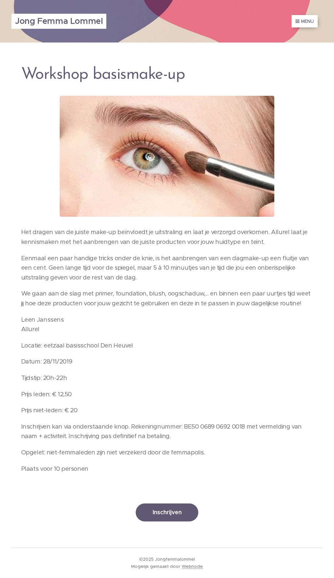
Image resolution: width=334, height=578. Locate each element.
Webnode (192, 566)
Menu (307, 21)
